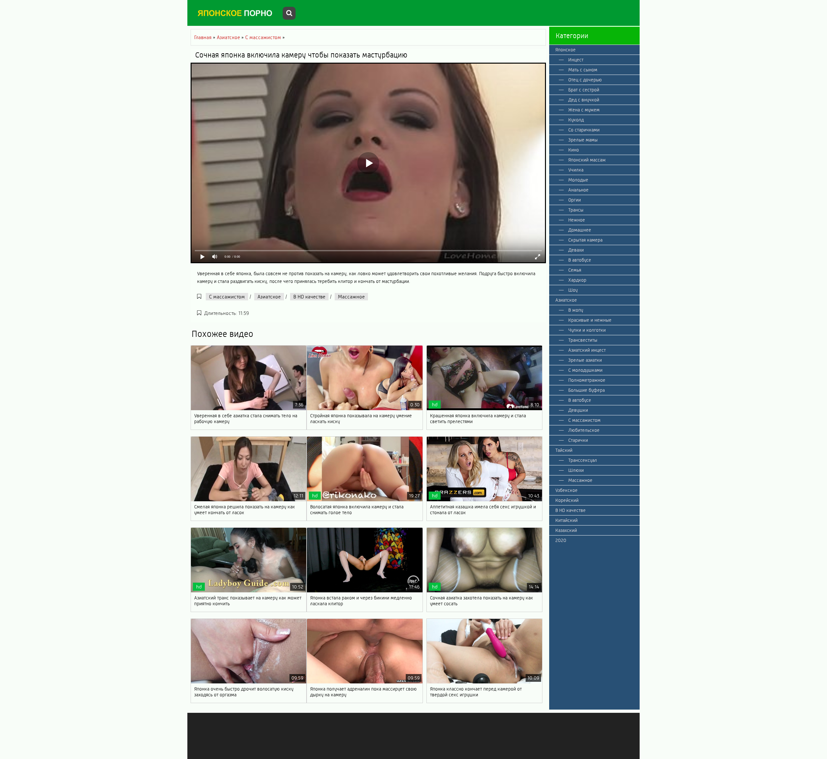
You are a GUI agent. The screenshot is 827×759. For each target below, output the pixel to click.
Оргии (574, 200)
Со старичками (584, 130)
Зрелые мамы (583, 140)
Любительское (584, 430)
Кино (573, 150)
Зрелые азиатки (585, 360)
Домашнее (579, 230)
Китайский (566, 520)
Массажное (351, 297)
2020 (560, 540)
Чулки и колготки (587, 330)
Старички (578, 440)
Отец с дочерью (585, 80)
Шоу (573, 290)
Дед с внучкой (583, 100)
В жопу (575, 310)
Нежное (576, 220)
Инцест (575, 60)
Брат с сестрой (583, 90)
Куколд (576, 120)
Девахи (576, 250)
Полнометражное (586, 380)
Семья (574, 270)
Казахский (566, 530)
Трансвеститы (582, 340)
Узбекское (566, 490)
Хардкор (577, 280)
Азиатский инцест (587, 350)
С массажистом (227, 297)
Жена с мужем (584, 110)
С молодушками (585, 370)
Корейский (567, 500)
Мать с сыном (582, 70)
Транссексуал (582, 460)
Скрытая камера (585, 240)
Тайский (563, 450)
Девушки (578, 410)
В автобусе (579, 260)
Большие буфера (586, 390)
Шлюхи (576, 470)
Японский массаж (587, 160)
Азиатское (269, 297)
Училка (575, 170)
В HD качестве (309, 297)
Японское (565, 50)
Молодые (578, 180)
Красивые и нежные (590, 320)
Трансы (575, 210)
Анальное (578, 190)
